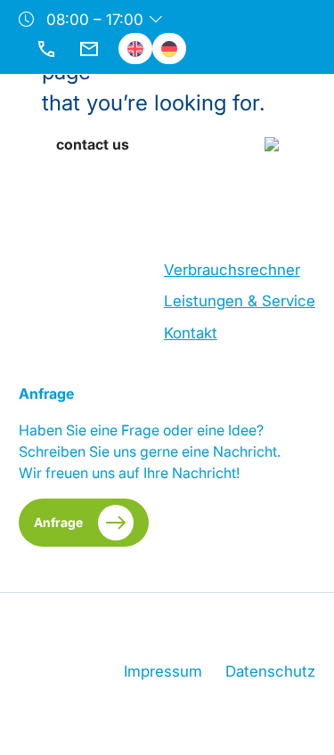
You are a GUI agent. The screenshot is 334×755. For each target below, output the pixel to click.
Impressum (163, 671)
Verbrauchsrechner (232, 270)
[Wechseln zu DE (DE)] (169, 49)
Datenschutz (270, 671)
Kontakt (190, 333)
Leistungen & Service (239, 301)
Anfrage (58, 522)
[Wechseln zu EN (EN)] (135, 49)
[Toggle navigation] (288, 112)
